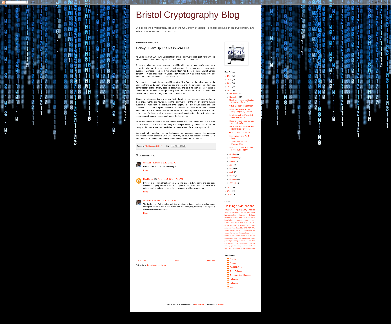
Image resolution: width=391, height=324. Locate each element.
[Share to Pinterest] (184, 146)
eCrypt (252, 233)
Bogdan (233, 263)
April (231, 172)
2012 (229, 187)
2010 (229, 194)
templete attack (239, 248)
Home (176, 261)
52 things (231, 206)
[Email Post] (168, 146)
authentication (230, 230)
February (233, 179)
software (252, 246)
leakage (242, 215)
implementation (230, 215)
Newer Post (141, 261)
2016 (229, 80)
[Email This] (172, 146)
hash (234, 212)
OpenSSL (239, 228)
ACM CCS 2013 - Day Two (240, 132)
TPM (253, 228)
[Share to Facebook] (181, 146)
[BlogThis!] (175, 146)
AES (237, 212)
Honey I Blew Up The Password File (238, 143)
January (233, 183)
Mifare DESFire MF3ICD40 (235, 225)
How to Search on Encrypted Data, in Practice (241, 116)
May (231, 169)
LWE (253, 223)
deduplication (245, 233)
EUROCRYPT (229, 223)
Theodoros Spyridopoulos (240, 275)
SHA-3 (247, 212)
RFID (245, 228)
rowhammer (229, 243)
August (232, 161)
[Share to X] (178, 146)
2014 (229, 87)
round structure (249, 241)
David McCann (236, 267)
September (234, 158)
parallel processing (231, 241)
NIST (248, 225)
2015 (229, 83)
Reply (145, 170)
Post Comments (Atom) (156, 265)
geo (231, 287)
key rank (237, 238)
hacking (237, 235)
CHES (242, 212)
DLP (253, 220)
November (234, 97)
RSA (249, 228)
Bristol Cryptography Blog (187, 15)
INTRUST (247, 223)
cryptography (240, 209)
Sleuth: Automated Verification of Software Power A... (241, 101)
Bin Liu (233, 259)
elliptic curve (229, 235)
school (252, 243)
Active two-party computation (241, 106)
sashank (147, 163)
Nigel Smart (148, 179)
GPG (237, 223)
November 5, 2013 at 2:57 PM (164, 163)
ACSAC (238, 220)
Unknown (234, 279)
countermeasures (249, 230)
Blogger (220, 304)
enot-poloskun (200, 304)
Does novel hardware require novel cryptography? (241, 149)
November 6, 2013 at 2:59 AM (164, 200)
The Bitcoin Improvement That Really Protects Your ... (241, 128)
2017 (229, 76)
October (232, 154)
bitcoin (238, 230)
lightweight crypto (248, 238)
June (231, 165)
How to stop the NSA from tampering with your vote (240, 110)
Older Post (210, 261)
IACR (241, 223)
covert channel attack (232, 233)
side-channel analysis (241, 217)
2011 (229, 191)
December (234, 93)
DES (246, 220)
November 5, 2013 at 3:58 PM (170, 179)
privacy (241, 241)
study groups (229, 248)
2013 (229, 90)
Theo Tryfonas (236, 271)
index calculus (246, 235)
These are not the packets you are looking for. (241, 122)
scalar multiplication (241, 243)
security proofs (230, 246)
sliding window (242, 246)
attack (252, 212)
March (232, 176)
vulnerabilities (250, 248)
